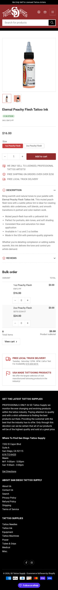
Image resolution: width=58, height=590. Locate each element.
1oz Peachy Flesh (13, 146)
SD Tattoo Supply (17, 573)
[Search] (52, 22)
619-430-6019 (32, 364)
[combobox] (29, 22)
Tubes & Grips (9, 543)
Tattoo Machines (10, 536)
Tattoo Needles (9, 524)
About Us (6, 486)
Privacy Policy (9, 497)
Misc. (5, 551)
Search (5, 493)
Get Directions (9, 471)
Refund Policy (9, 501)
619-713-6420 (9, 454)
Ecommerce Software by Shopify (41, 573)
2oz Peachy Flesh (34, 146)
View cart (10, 341)
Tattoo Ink (7, 528)
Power (5, 539)
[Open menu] (53, 12)
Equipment (7, 532)
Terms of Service (10, 509)
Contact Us (7, 490)
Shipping (6, 505)
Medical (6, 547)
